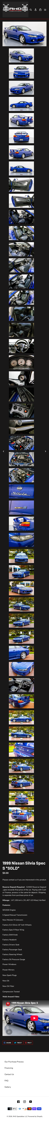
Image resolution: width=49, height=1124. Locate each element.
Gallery (8, 1087)
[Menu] (45, 9)
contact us (13, 880)
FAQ (6, 1080)
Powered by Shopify (35, 1116)
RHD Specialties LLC (20, 1116)
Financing (9, 1068)
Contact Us (9, 1074)
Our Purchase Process (14, 1061)
